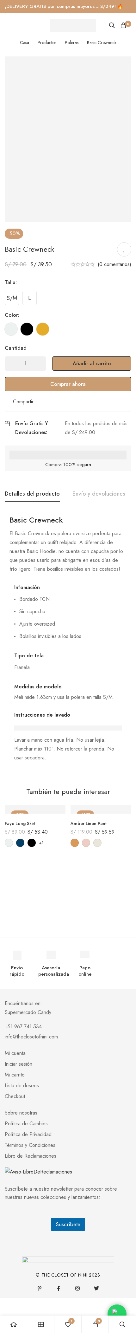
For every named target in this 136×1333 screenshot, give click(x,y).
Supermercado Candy (28, 1012)
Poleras (71, 42)
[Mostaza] (43, 329)
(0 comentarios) (114, 264)
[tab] (32, 494)
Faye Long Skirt (20, 823)
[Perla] (11, 329)
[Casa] (13, 1324)
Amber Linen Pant (89, 823)
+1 (41, 843)
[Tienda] (40, 1324)
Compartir (23, 401)
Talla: (11, 282)
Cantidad (16, 348)
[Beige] (97, 843)
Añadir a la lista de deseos (124, 249)
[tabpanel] (68, 642)
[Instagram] (77, 1288)
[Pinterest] (39, 1288)
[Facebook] (58, 1288)
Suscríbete (68, 1224)
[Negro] (27, 329)
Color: (12, 315)
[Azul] (20, 843)
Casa (24, 42)
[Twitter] (96, 1288)
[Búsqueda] (112, 25)
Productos (47, 42)
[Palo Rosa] (86, 843)
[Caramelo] (75, 843)
